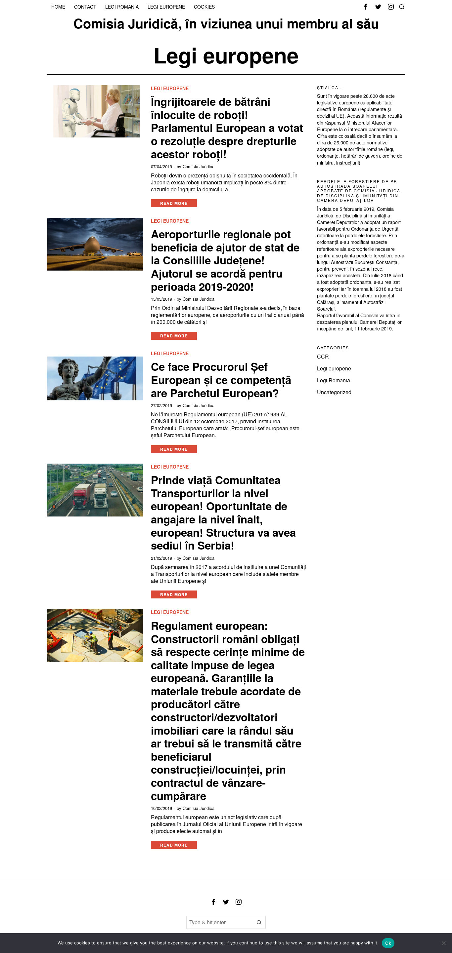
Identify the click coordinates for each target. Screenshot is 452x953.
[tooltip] (365, 6)
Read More (174, 203)
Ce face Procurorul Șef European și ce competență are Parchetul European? (221, 379)
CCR (323, 356)
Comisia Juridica (198, 166)
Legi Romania (333, 380)
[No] (443, 943)
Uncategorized (334, 392)
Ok (388, 943)
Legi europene (170, 88)
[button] (259, 922)
